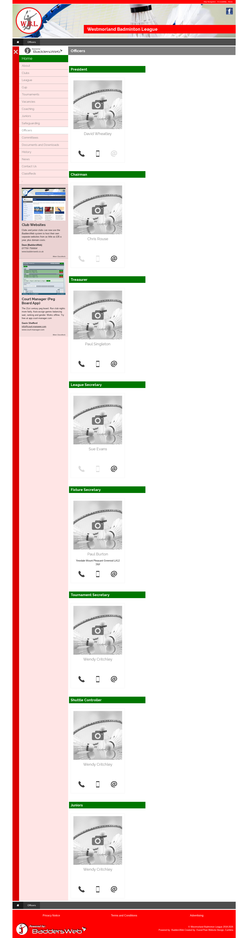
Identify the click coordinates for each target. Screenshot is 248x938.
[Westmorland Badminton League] (29, 33)
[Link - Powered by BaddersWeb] (43, 53)
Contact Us (29, 166)
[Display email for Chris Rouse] (114, 259)
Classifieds (29, 173)
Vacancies (28, 101)
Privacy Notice (51, 915)
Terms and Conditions (124, 915)
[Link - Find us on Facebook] (229, 13)
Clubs (25, 73)
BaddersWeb (177, 930)
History (26, 152)
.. (22, 180)
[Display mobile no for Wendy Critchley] (98, 679)
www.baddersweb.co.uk (33, 251)
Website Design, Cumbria (220, 930)
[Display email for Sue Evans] (114, 469)
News (26, 159)
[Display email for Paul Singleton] (114, 364)
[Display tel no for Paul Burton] (81, 574)
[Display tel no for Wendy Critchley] (81, 679)
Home (230, 2)
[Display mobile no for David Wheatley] (98, 153)
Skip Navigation (210, 2)
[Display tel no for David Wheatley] (81, 153)
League (27, 80)
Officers (31, 42)
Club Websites (34, 225)
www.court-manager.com (33, 330)
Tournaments (30, 94)
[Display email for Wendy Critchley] (114, 679)
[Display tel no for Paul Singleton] (81, 364)
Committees (30, 137)
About (26, 65)
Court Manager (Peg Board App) (38, 301)
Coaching (28, 109)
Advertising (196, 915)
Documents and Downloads (40, 144)
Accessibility (222, 2)
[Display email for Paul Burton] (114, 574)
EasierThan (202, 930)
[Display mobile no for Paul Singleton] (98, 364)
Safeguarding (31, 123)
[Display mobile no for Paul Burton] (98, 574)
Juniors (26, 116)
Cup (24, 87)
